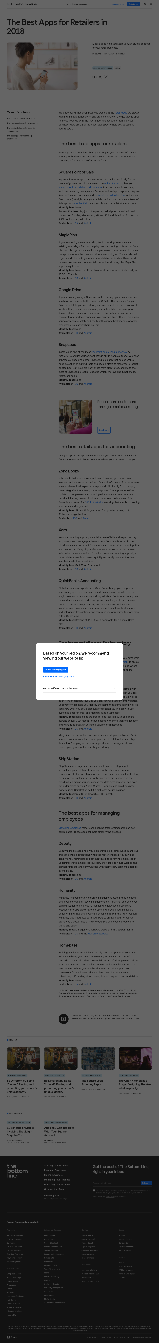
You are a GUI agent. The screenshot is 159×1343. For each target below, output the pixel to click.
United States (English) (55, 670)
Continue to (58, 676)
